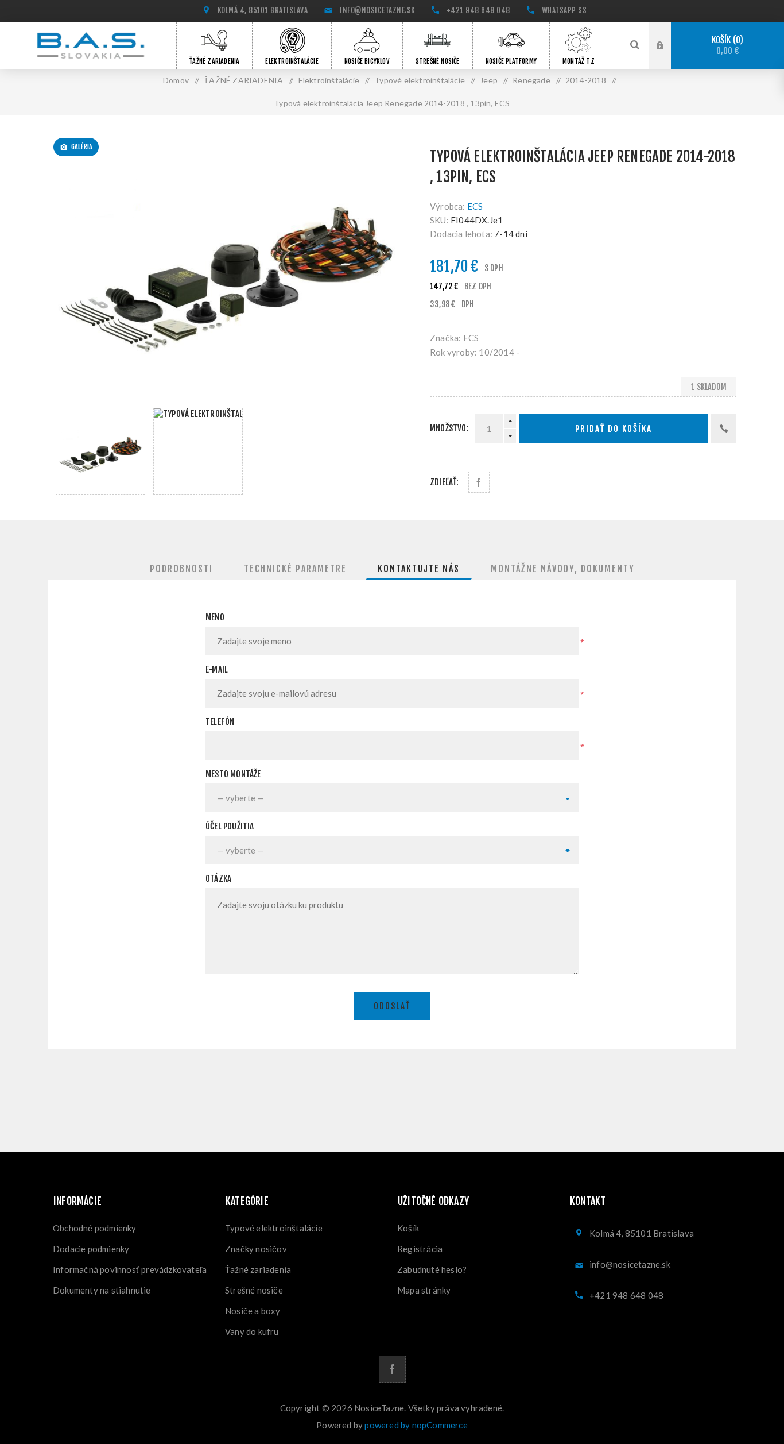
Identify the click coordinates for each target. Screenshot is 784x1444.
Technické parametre (295, 568)
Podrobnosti (181, 568)
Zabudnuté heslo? (432, 1269)
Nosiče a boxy (253, 1311)
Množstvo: (449, 428)
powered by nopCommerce (415, 1425)
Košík (726, 45)
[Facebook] (392, 1369)
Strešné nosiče (254, 1290)
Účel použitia (229, 826)
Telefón (219, 721)
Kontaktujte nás (419, 568)
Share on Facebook (479, 482)
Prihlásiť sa (668, 44)
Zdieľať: (444, 482)
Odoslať (392, 1006)
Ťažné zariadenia (258, 1269)
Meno (214, 617)
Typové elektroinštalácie (274, 1228)
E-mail (216, 669)
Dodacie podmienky (91, 1249)
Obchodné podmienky (95, 1228)
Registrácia (420, 1249)
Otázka (218, 878)
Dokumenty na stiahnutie (102, 1290)
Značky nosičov (256, 1249)
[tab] (181, 568)
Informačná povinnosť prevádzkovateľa (130, 1269)
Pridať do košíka (613, 428)
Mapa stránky (424, 1290)
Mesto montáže (233, 774)
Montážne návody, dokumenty (563, 568)
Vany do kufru (252, 1331)
